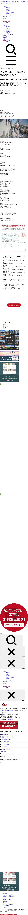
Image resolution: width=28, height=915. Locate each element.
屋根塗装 (8, 9)
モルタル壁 (6, 326)
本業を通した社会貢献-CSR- (10, 896)
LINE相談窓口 (6, 905)
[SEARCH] (11, 54)
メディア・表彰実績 (8, 895)
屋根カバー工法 (10, 12)
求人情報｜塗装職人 (8, 904)
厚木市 (4, 325)
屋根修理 (8, 13)
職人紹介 (5, 18)
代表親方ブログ (4, 68)
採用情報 (5, 898)
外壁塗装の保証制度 (6, 739)
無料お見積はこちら (14, 305)
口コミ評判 (3, 756)
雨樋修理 (8, 10)
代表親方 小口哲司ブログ (7, 749)
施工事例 (5, 16)
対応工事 (5, 6)
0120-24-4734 (11, 719)
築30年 (4, 328)
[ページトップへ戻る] (17, 914)
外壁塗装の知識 (5, 744)
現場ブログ (3, 751)
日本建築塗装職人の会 (7, 710)
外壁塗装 (8, 7)
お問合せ (5, 907)
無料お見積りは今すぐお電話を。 (8, 914)
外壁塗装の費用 (5, 741)
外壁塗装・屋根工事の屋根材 (7, 737)
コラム (4, 902)
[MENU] (11, 65)
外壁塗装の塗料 (4, 734)
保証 (4, 19)
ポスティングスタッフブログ (7, 753)
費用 (7, 22)
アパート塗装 (9, 15)
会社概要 (5, 893)
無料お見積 (4, 746)
